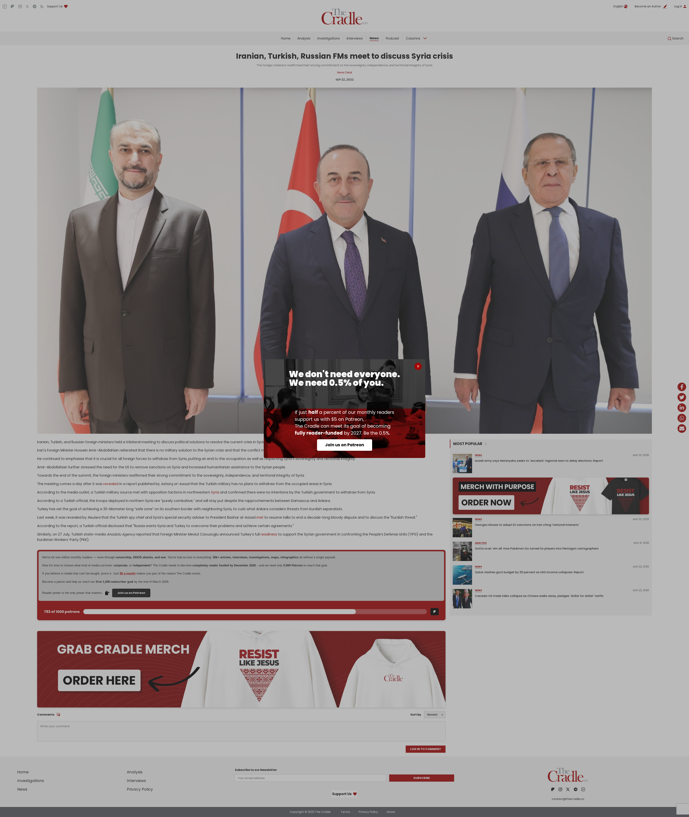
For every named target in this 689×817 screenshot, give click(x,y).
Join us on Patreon (344, 445)
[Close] (418, 366)
